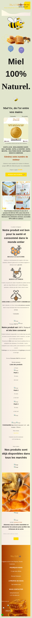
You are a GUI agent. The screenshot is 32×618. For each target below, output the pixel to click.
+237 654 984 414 (14, 595)
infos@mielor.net (14, 593)
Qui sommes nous (16, 584)
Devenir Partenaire (16, 576)
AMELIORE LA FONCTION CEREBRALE (16, 302)
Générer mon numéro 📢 (16, 174)
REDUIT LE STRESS (16, 279)
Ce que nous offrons (16, 571)
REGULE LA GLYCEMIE (16, 257)
